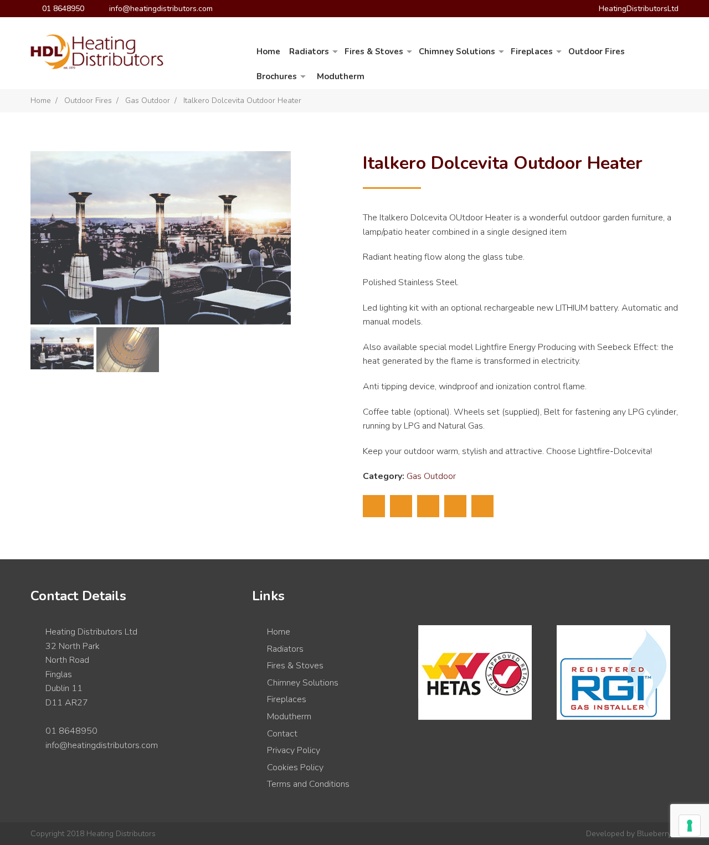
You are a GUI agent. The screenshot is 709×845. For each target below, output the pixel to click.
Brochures (276, 76)
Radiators (309, 51)
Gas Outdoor (147, 100)
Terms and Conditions (308, 784)
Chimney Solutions (457, 51)
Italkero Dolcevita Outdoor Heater (242, 100)
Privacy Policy (293, 750)
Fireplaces (532, 51)
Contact (282, 734)
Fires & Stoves (374, 51)
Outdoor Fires (596, 51)
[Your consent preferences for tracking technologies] (689, 825)
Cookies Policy (295, 767)
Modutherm (340, 76)
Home (268, 51)
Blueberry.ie (658, 833)
